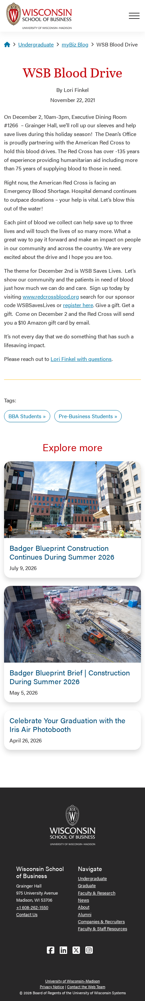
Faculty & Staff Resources (102, 928)
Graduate (87, 885)
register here (78, 305)
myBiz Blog (75, 44)
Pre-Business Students (86, 416)
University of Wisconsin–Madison (72, 980)
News (83, 900)
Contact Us (26, 914)
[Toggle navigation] (137, 16)
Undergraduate (36, 44)
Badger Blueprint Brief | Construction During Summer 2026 (69, 676)
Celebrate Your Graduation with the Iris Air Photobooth (67, 724)
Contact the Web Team (86, 986)
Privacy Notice (52, 986)
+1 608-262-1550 (32, 907)
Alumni (84, 914)
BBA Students (24, 416)
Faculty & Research (96, 893)
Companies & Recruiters (101, 921)
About (83, 907)
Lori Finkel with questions (81, 359)
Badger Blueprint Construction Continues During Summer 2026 (61, 552)
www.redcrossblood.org (51, 296)
